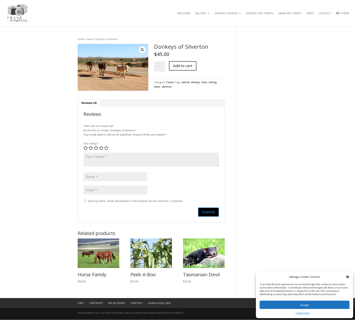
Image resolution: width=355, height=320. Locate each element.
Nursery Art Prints (259, 13)
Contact (325, 13)
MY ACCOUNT (117, 303)
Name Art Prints (290, 13)
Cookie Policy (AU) (159, 303)
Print (310, 13)
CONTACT (136, 303)
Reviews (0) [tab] (89, 103)
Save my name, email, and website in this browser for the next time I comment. (135, 201)
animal (186, 82)
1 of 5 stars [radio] (85, 148)
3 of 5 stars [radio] (96, 148)
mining (213, 82)
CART (81, 303)
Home (81, 39)
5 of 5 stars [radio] (106, 148)
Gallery (200, 13)
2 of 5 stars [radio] (91, 148)
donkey (195, 82)
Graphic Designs (226, 13)
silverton (167, 86)
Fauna (89, 39)
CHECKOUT (96, 303)
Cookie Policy (303, 313)
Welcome (183, 13)
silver (157, 86)
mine (204, 82)
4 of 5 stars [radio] (101, 148)
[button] (347, 277)
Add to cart (182, 65)
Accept (304, 305)
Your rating (91, 143)
